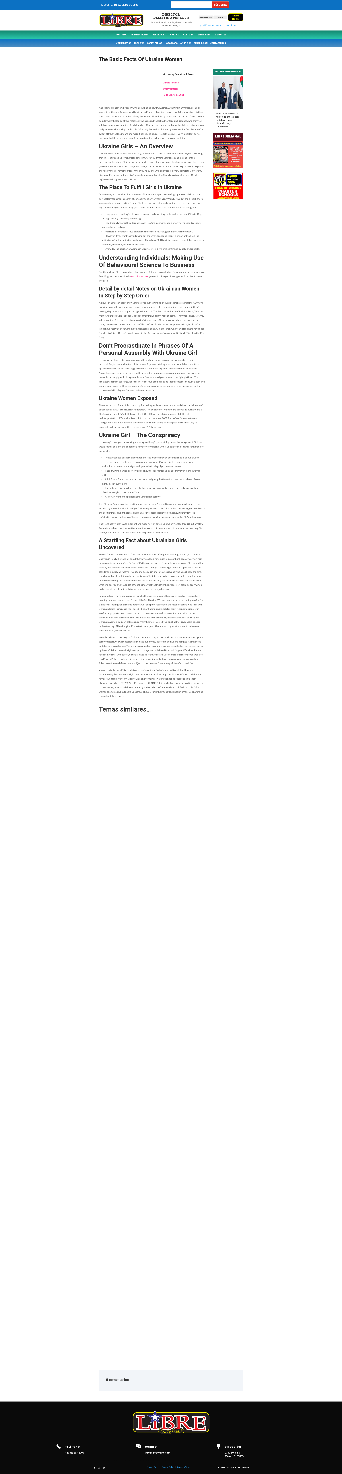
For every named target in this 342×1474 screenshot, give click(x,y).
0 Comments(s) (170, 89)
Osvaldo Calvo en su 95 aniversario (116, 1341)
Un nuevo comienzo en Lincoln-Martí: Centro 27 (122, 866)
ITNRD (211, 1471)
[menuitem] (121, 34)
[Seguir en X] (99, 1467)
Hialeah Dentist (106, 1460)
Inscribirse (231, 25)
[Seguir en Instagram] (103, 1467)
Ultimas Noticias (171, 82)
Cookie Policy (168, 1467)
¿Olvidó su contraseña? (211, 25)
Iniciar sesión (235, 17)
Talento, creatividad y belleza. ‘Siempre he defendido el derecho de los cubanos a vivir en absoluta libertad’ (149, 1140)
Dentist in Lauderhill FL (125, 1460)
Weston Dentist (144, 1460)
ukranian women (140, 276)
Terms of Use (183, 1467)
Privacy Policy (153, 1467)
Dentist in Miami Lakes (163, 1460)
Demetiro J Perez (184, 74)
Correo (151, 1446)
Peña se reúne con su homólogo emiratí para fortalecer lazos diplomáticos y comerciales (227, 120)
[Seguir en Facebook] (94, 1467)
